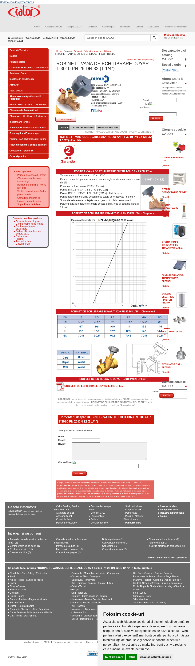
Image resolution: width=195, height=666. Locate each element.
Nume (61, 436)
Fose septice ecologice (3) (69, 549)
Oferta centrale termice (29, 178)
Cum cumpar (108, 27)
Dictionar (78, 642)
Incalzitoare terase (20, 122)
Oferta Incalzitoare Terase (170, 208)
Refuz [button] (131, 656)
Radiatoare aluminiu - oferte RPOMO (31, 186)
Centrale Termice (19, 50)
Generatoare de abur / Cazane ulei (28, 104)
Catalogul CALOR (53, 27)
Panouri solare (17, 62)
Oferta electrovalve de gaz (172, 331)
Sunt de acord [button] (114, 656)
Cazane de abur (168, 506)
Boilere (13, 56)
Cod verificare (65, 462)
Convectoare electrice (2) (115, 542)
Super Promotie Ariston (29, 204)
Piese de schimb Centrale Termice (28, 144)
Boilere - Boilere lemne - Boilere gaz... (28, 232)
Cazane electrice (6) (20, 552)
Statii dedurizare (133, 506)
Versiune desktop (32, 642)
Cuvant (155, 391)
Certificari (92, 27)
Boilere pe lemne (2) (112, 539)
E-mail (61, 440)
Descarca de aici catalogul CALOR (174, 55)
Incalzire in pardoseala (22, 79)
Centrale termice (99, 522)
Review (62, 444)
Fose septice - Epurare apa (24, 133)
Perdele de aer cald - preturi (31, 175)
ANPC (47, 642)
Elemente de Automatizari (24, 110)
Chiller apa (21, 236)
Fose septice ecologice (28, 221)
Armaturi (14, 84)
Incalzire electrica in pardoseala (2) (167, 546)
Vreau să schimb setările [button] (155, 656)
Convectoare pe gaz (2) (68, 552)
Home (37, 27)
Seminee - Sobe (18, 73)
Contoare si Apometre (22, 150)
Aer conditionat (64, 516)
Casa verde (154, 27)
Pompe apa (131, 513)
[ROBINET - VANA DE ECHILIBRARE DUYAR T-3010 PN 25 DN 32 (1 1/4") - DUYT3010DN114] (75, 93)
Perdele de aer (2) (158, 542)
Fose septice (97, 516)
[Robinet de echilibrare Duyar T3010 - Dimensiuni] (112, 326)
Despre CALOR (74, 27)
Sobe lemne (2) (110, 546)
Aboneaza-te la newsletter (172, 81)
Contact (139, 27)
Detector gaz (23, 181)
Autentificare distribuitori (176, 27)
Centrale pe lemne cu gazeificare (27, 227)
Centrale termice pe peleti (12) (25, 546)
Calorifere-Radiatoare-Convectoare (29, 67)
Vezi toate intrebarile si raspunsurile (167, 557)
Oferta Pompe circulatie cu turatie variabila (172, 245)
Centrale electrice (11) (21, 549)
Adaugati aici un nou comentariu (75, 430)
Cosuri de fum (23, 244)
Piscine (19, 239)
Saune (163, 516)
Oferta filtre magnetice (28, 198)
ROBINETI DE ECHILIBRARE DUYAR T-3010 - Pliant (94, 386)
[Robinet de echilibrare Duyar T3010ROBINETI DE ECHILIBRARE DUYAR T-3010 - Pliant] (60, 386)
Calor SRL (171, 70)
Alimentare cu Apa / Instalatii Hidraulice (25, 97)
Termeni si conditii (62, 642)
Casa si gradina (18, 156)
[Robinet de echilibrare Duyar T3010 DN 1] (112, 262)
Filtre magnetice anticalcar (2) (164, 539)
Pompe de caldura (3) (67, 546)
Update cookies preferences (17, 2)
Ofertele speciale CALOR (174, 132)
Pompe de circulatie (66, 522)
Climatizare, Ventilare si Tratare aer (29, 116)
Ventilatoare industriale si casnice (28, 127)
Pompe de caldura (170, 509)
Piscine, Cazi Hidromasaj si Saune (28, 139)
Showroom (125, 27)
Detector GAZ (98, 513)
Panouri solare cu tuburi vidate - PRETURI (173, 278)
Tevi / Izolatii (16, 90)
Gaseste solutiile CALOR (174, 384)
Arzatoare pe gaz (65, 513)
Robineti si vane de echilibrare (97, 51)
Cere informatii (66, 119)
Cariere (89, 642)
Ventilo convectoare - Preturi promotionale (31, 193)
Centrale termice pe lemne (29, 224)
